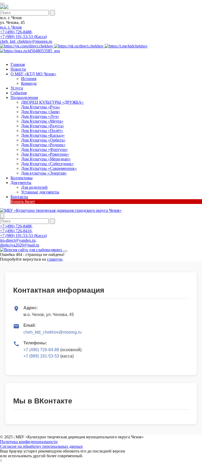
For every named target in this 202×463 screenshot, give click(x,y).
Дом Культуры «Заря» (40, 111)
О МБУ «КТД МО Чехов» (33, 74)
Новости (18, 69)
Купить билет (23, 201)
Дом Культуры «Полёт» (42, 130)
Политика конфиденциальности (29, 441)
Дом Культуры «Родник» (43, 145)
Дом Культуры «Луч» (40, 116)
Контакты (19, 196)
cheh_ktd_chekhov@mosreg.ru (26, 41)
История (28, 78)
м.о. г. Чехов (11, 27)
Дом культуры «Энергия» (44, 173)
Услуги (17, 88)
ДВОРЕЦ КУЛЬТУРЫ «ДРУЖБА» (52, 102)
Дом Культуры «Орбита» (43, 140)
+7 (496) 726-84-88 (41, 350)
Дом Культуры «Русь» (40, 107)
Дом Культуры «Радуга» (42, 126)
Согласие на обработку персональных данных (41, 446)
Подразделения (24, 97)
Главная (18, 64)
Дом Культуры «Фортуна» (44, 149)
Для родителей (34, 187)
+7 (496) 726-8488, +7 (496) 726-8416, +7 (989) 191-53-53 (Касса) (23, 231)
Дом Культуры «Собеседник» (47, 163)
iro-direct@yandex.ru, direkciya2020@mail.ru (19, 242)
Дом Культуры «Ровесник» (45, 154)
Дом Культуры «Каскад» (43, 135)
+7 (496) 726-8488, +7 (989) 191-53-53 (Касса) (23, 34)
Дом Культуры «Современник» (49, 168)
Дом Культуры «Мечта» (42, 121)
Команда (29, 83)
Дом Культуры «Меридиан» (46, 159)
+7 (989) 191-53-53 (41, 356)
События (19, 93)
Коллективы (22, 178)
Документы (21, 182)
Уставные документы (40, 192)
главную (54, 259)
